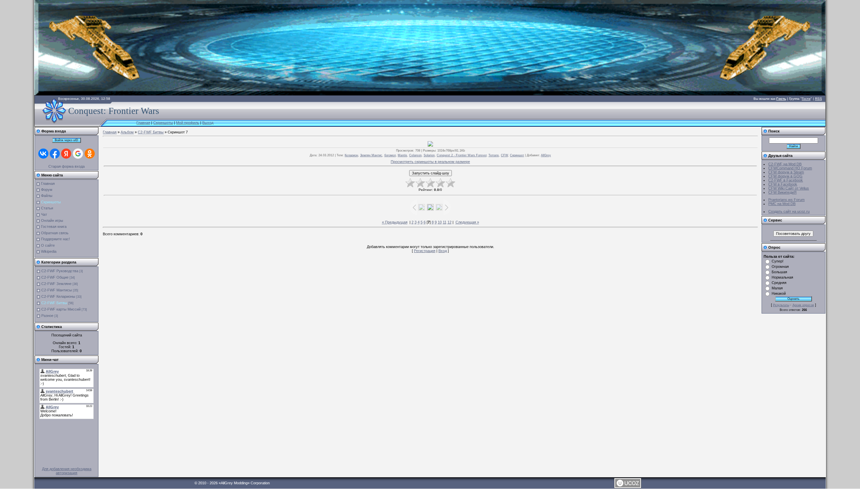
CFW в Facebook (782, 184)
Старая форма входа (66, 166)
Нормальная (782, 277)
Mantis (402, 155)
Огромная (780, 266)
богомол (390, 155)
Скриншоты (163, 123)
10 (440, 222)
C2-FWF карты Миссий (61, 309)
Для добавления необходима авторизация (66, 471)
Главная (143, 123)
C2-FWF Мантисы (56, 290)
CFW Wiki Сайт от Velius (788, 188)
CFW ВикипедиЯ (782, 192)
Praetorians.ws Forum (786, 200)
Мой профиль (187, 123)
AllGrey (546, 155)
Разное (47, 316)
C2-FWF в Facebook (785, 180)
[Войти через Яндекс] (66, 154)
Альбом (127, 132)
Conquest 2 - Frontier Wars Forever (461, 155)
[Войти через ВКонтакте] (43, 154)
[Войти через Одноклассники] (90, 154)
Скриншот (517, 155)
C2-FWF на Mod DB (785, 164)
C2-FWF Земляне (56, 284)
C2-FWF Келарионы (58, 296)
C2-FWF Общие (55, 277)
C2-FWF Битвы (54, 303)
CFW (504, 155)
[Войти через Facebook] (55, 154)
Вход (442, 251)
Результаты (781, 305)
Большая (779, 272)
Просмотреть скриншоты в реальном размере (430, 162)
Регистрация (424, 251)
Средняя (779, 283)
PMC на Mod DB (782, 204)
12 (449, 222)
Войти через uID (66, 140)
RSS (818, 98)
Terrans (493, 155)
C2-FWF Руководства (59, 271)
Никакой (779, 293)
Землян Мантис (371, 155)
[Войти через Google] (78, 153)
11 (444, 222)
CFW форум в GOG (785, 176)
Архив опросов (803, 305)
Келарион (351, 155)
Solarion (429, 155)
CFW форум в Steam (786, 172)
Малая (777, 288)
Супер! (777, 261)
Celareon (415, 155)
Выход (207, 123)
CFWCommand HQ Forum (790, 168)
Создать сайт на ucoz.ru (789, 211)
